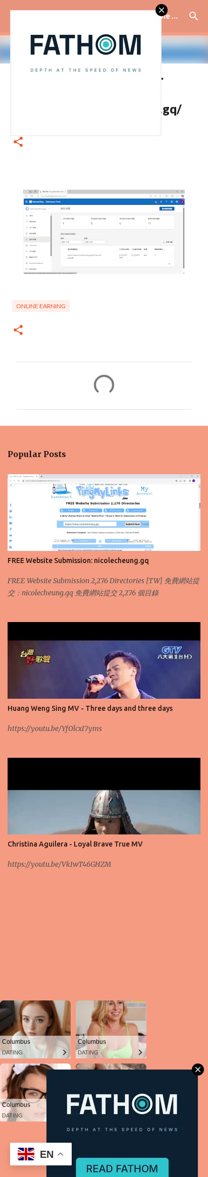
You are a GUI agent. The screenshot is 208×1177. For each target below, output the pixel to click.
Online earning (41, 306)
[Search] (194, 16)
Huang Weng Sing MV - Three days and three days (90, 708)
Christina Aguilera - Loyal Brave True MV (75, 844)
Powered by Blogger (110, 1142)
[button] (18, 142)
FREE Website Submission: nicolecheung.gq (78, 560)
